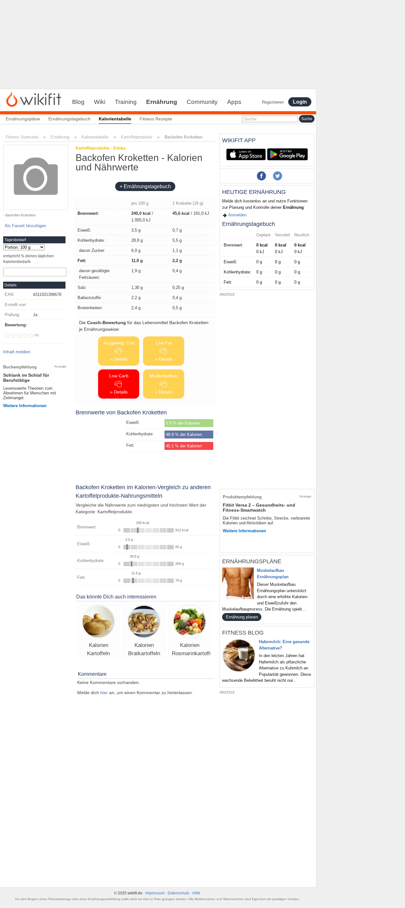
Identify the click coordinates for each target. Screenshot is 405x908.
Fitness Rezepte (156, 118)
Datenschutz (178, 893)
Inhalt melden (16, 351)
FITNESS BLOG (243, 633)
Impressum (155, 893)
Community (202, 102)
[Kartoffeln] (98, 622)
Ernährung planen (242, 617)
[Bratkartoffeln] (144, 622)
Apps (234, 102)
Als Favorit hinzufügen (25, 225)
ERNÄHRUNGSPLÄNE (251, 561)
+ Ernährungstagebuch (145, 186)
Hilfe (196, 893)
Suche (250, 118)
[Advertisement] (158, 44)
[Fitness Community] (33, 98)
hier (104, 692)
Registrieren (273, 102)
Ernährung (161, 102)
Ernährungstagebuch (69, 118)
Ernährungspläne (23, 118)
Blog (78, 102)
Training (126, 102)
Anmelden (236, 215)
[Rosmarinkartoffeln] (189, 622)
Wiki (99, 102)
